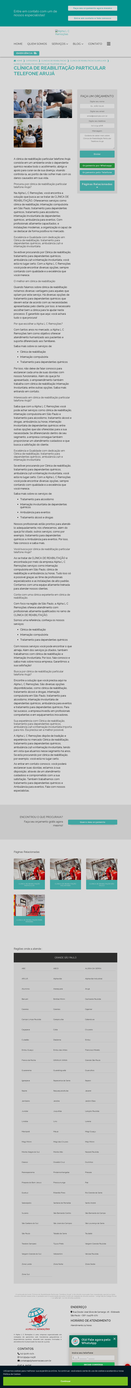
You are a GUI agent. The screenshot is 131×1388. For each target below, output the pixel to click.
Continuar (65, 1381)
